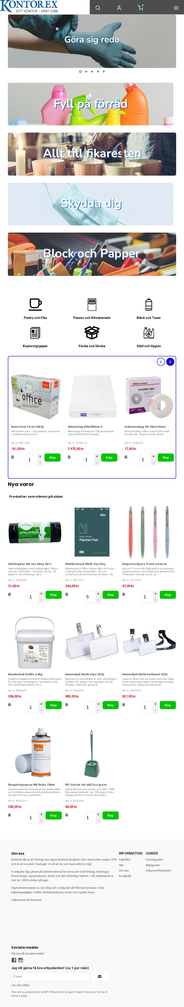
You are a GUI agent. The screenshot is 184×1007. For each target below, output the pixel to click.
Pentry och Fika (35, 318)
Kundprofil (125, 876)
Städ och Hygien (149, 346)
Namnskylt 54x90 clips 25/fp (84, 674)
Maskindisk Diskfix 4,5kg (25, 674)
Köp (52, 457)
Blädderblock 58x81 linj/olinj (85, 564)
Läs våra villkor (20, 985)
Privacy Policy (82, 992)
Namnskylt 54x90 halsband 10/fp (145, 674)
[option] (36, 419)
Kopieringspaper (35, 346)
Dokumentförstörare (158, 870)
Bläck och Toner (149, 318)
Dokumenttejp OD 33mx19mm (145, 426)
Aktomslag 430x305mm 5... (86, 426)
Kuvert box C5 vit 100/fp (27, 426)
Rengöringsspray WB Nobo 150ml (31, 784)
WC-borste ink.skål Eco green (86, 784)
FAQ (121, 865)
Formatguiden (154, 859)
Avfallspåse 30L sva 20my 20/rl (29, 564)
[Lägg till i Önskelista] (12, 457)
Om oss (124, 870)
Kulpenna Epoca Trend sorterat (144, 564)
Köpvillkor (125, 859)
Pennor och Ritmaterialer (92, 318)
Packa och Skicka (92, 346)
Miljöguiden (153, 865)
